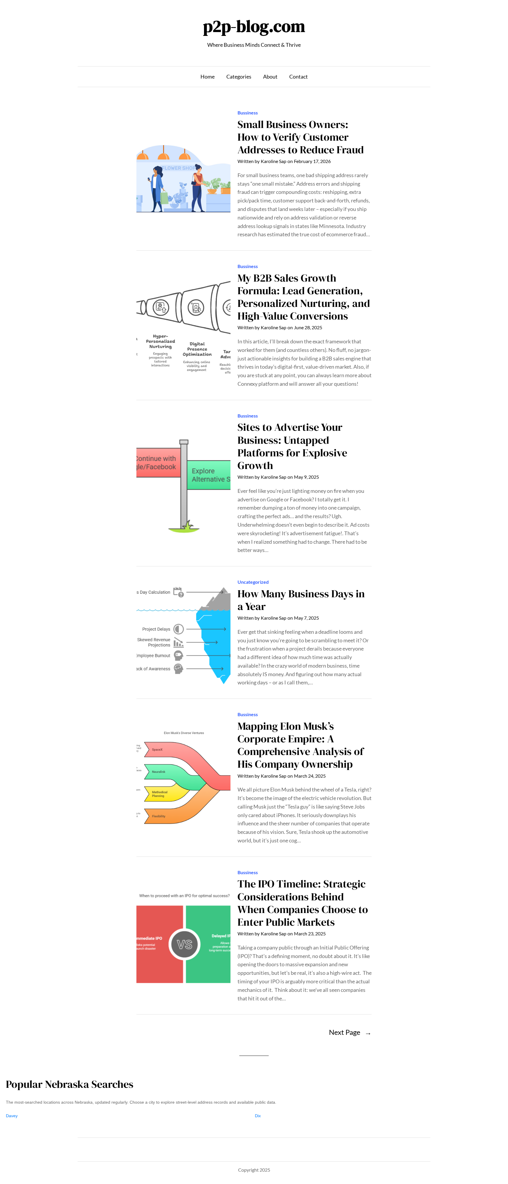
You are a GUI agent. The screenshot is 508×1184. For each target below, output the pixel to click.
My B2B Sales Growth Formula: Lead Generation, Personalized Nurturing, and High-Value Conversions (304, 297)
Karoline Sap (273, 161)
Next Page (350, 1032)
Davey (12, 1115)
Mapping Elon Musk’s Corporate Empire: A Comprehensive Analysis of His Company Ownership (300, 745)
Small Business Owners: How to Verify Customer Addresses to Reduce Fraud (301, 137)
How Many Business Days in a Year (301, 600)
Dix (258, 1115)
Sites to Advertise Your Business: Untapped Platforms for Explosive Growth (292, 446)
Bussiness (248, 112)
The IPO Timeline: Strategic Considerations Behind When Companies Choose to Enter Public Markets (303, 902)
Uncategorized (253, 582)
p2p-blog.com (254, 26)
